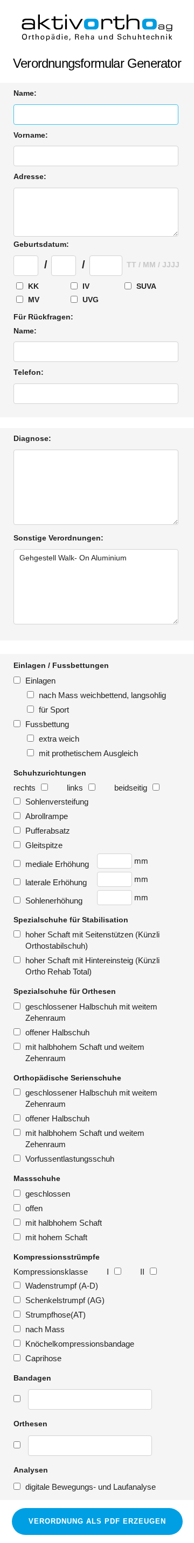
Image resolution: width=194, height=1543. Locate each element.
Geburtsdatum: (41, 244)
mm (141, 860)
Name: (25, 93)
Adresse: (29, 176)
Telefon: (28, 372)
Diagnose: (32, 438)
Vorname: (30, 135)
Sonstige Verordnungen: (58, 538)
